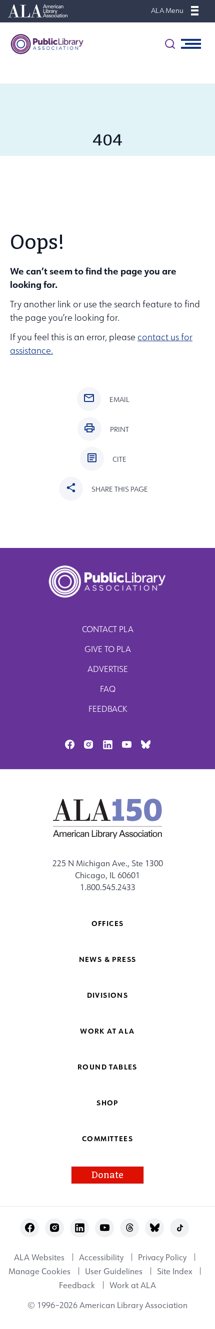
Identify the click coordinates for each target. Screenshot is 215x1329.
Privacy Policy (162, 1257)
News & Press (107, 959)
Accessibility (101, 1257)
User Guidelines (113, 1271)
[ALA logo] (107, 818)
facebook (69, 744)
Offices (108, 923)
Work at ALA (107, 1031)
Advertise (108, 669)
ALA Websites (39, 1257)
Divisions (107, 995)
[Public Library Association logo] (42, 44)
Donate (108, 1175)
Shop (107, 1102)
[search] (170, 44)
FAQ (108, 689)
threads (129, 1227)
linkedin (107, 744)
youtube (127, 744)
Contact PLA (108, 629)
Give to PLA (107, 649)
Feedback (107, 709)
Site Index (174, 1271)
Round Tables (108, 1066)
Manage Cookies (39, 1271)
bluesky (145, 744)
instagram (89, 744)
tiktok (179, 1227)
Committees (107, 1138)
